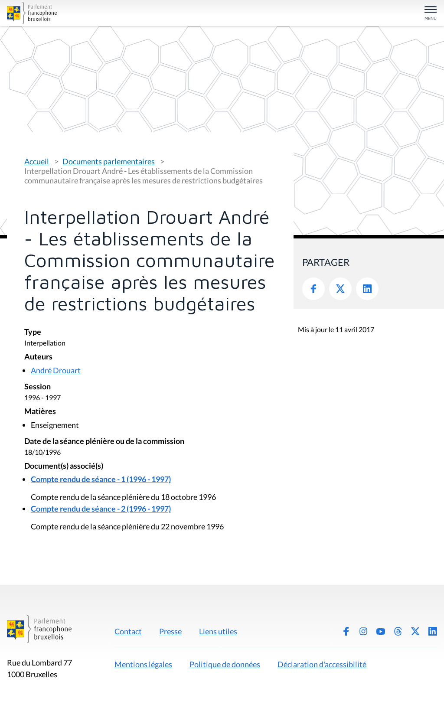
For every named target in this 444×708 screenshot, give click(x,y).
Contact (128, 631)
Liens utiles (218, 631)
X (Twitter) (415, 631)
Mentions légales (143, 664)
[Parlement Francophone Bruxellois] (77, 13)
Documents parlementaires (108, 161)
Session (37, 387)
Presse (170, 631)
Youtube (380, 631)
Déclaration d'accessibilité (322, 664)
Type (32, 332)
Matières (40, 412)
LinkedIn (367, 288)
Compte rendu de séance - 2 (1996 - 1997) (101, 508)
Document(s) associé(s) (63, 466)
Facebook (313, 288)
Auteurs (38, 357)
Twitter (340, 288)
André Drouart (56, 370)
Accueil (36, 161)
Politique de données (224, 664)
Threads (398, 631)
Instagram (363, 631)
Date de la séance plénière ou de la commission (104, 441)
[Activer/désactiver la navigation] (430, 13)
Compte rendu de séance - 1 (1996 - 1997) (101, 479)
